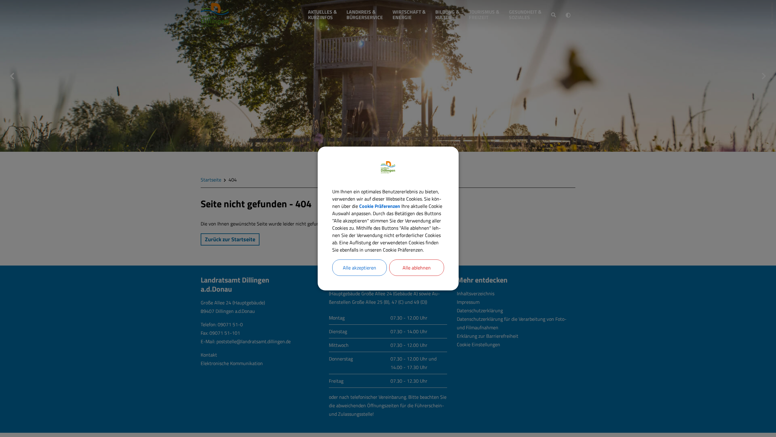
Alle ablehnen (417, 267)
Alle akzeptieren (359, 267)
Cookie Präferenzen (379, 206)
